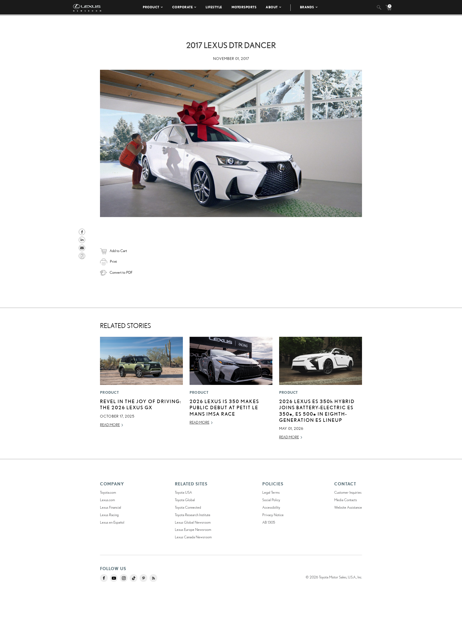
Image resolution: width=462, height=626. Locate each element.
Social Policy (271, 500)
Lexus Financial (110, 507)
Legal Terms (271, 492)
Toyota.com (108, 492)
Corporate (182, 7)
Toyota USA (183, 492)
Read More (110, 425)
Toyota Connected (188, 507)
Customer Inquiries (347, 492)
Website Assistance (348, 507)
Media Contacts (345, 500)
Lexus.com (107, 500)
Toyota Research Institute (192, 515)
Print (113, 261)
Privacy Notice (273, 515)
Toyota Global (185, 500)
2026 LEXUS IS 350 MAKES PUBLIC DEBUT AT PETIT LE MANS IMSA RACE (224, 407)
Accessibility (271, 507)
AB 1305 (268, 522)
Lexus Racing (109, 515)
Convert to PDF (121, 272)
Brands (307, 7)
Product (151, 7)
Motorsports (244, 7)
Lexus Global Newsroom (193, 522)
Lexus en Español (112, 522)
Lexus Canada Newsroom (193, 537)
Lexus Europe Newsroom (193, 529)
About (272, 7)
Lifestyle (214, 7)
